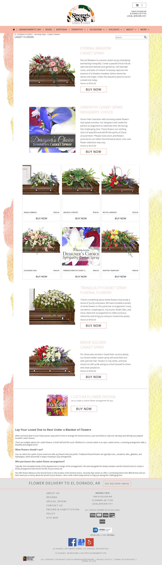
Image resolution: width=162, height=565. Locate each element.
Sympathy (77, 29)
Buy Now (93, 89)
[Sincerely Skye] (81, 14)
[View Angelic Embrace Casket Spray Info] (41, 180)
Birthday (61, 29)
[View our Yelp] (90, 545)
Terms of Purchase (125, 559)
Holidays (114, 29)
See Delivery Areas (117, 483)
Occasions (96, 29)
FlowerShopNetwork (83, 559)
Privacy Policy (104, 559)
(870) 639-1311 (140, 16)
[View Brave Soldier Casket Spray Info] (54, 359)
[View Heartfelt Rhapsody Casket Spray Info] (120, 240)
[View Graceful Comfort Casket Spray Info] (81, 180)
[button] (139, 5)
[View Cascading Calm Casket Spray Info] (41, 239)
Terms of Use (89, 561)
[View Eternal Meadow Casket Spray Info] (54, 69)
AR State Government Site (93, 553)
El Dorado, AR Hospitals (97, 549)
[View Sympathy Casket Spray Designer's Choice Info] (54, 129)
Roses (48, 29)
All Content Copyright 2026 (56, 559)
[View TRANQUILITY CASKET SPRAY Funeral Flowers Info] (54, 306)
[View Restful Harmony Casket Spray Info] (120, 180)
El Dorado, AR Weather (67, 553)
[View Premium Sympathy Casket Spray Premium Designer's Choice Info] (81, 246)
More (143, 29)
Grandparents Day (30, 29)
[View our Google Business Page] (81, 545)
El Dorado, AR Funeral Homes (67, 549)
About (130, 29)
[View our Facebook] (72, 545)
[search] (145, 37)
